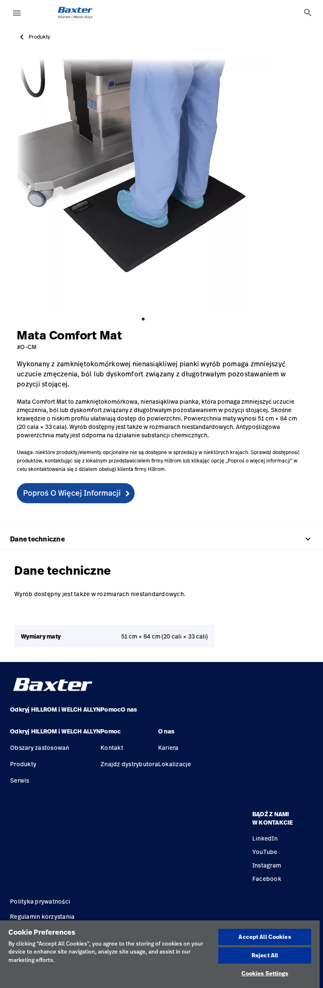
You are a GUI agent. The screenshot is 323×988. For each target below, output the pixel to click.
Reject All (265, 955)
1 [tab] (143, 319)
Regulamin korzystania (42, 916)
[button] (55, 734)
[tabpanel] (143, 185)
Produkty (39, 37)
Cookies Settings (265, 973)
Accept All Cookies (264, 937)
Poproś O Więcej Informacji (72, 493)
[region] (160, 954)
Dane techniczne (161, 539)
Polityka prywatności (40, 901)
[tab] (308, 13)
